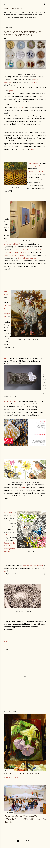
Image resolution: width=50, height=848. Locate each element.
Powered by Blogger (27, 841)
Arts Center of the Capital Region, (30, 249)
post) (11, 91)
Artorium (21, 487)
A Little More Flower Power (22, 773)
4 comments (13, 777)
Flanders (21, 107)
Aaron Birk (8, 512)
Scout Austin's (32, 163)
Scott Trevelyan (10, 401)
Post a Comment (15, 826)
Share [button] (6, 641)
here (33, 149)
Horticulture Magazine (27, 258)
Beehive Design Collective (32, 565)
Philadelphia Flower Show (14, 255)
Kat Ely (6, 358)
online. (36, 141)
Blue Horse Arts (13, 8)
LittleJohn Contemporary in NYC (7, 310)
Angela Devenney (39, 166)
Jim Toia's (34, 82)
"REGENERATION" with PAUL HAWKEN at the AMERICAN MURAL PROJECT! (25, 818)
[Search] (44, 3)
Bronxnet (9, 535)
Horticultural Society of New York (17, 252)
